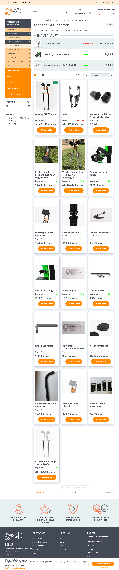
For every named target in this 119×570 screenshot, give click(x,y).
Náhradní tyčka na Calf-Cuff (45, 405)
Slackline (11, 54)
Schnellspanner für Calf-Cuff (60, 65)
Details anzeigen (102, 567)
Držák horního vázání (70, 405)
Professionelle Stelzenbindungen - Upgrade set (46, 174)
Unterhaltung (25, 2)
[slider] (7, 106)
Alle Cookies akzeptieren (103, 564)
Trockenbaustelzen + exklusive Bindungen (73, 174)
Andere (10, 82)
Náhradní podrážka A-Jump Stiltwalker (100, 115)
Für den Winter (14, 70)
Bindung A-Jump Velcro (57, 54)
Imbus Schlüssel (44, 345)
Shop (7, 2)
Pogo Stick (12, 58)
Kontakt (14, 2)
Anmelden (78, 10)
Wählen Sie (46, 130)
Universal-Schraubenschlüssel (73, 347)
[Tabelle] (43, 75)
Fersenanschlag (44, 290)
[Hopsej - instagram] (11, 545)
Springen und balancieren (13, 23)
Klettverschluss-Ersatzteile (98, 405)
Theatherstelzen (15, 42)
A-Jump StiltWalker (45, 114)
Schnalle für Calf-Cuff (71, 234)
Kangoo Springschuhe (16, 62)
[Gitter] (35, 75)
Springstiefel (12, 65)
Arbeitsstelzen (14, 38)
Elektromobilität (15, 88)
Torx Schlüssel (97, 290)
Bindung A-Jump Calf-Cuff (44, 234)
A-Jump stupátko (99, 345)
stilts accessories (16, 46)
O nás (62, 538)
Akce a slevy (37, 538)
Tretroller (11, 30)
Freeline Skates (13, 50)
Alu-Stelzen (12, 34)
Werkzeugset (69, 290)
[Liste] (39, 75)
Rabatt (10, 76)
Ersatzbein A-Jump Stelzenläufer (45, 463)
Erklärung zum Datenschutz (15, 568)
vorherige (40, 492)
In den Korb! (101, 130)
